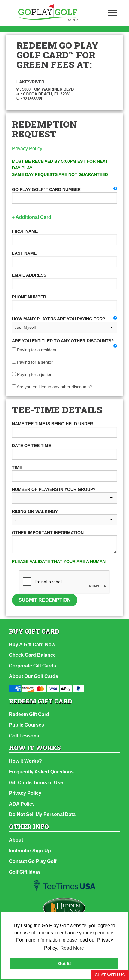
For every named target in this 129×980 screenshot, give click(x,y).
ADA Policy (22, 803)
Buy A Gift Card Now (32, 644)
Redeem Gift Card (29, 714)
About (16, 839)
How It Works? (25, 761)
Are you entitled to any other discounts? (54, 386)
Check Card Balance (32, 655)
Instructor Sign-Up (30, 850)
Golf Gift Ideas (25, 872)
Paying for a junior (34, 374)
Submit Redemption (45, 600)
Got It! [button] (64, 963)
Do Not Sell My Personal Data (42, 814)
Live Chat (110, 975)
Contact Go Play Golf (32, 861)
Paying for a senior (34, 362)
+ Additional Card (31, 217)
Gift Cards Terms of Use (36, 782)
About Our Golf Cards (33, 676)
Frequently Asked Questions (41, 771)
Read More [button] (72, 948)
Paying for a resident (36, 349)
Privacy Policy (27, 148)
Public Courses (26, 724)
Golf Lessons (24, 735)
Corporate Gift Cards (32, 665)
